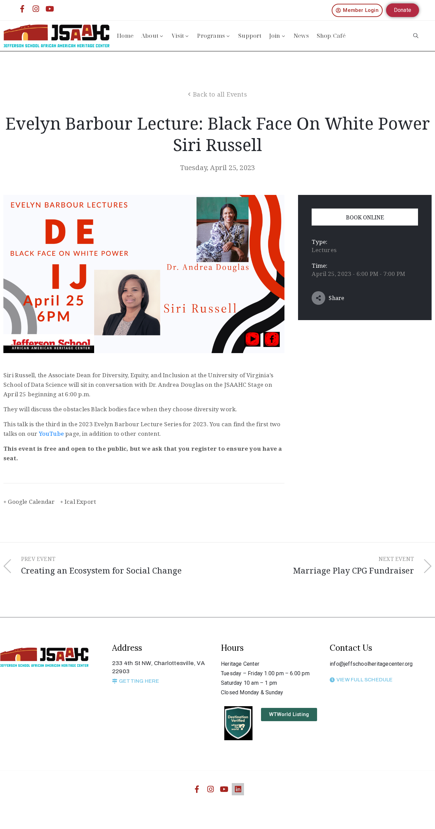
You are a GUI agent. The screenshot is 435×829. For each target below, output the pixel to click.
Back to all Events (220, 94)
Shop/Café (331, 35)
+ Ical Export (78, 501)
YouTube (51, 433)
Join (274, 35)
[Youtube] (50, 9)
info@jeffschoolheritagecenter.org (371, 664)
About (149, 35)
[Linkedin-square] (238, 789)
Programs (211, 35)
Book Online (365, 217)
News (301, 35)
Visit (178, 35)
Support (249, 35)
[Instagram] (36, 9)
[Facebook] (22, 9)
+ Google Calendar (29, 501)
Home (125, 35)
